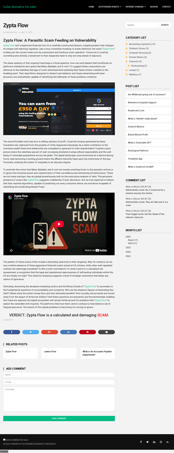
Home (91, 7)
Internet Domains (135, 7)
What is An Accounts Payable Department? (97, 353)
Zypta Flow (9, 45)
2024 (128, 252)
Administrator (12, 32)
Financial (135, 61)
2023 (128, 256)
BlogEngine (27, 444)
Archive (154, 7)
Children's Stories (139, 48)
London (134, 70)
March (131, 243)
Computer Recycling (140, 53)
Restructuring (139, 66)
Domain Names (138, 57)
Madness (135, 74)
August (131, 240)
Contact (166, 7)
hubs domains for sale (19, 7)
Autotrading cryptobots (142, 44)
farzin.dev (51, 444)
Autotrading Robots (108, 7)
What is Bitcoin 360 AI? (137, 186)
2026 (132, 240)
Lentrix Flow (50, 351)
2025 (128, 247)
